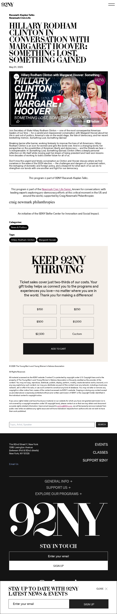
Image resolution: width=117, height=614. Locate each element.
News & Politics (19, 227)
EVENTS (101, 445)
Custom (77, 334)
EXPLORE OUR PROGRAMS (56, 494)
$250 (77, 309)
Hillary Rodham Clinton (23, 240)
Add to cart (58, 349)
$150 (40, 309)
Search (102, 425)
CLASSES (100, 452)
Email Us (13, 464)
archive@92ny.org (64, 406)
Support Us (56, 488)
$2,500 (39, 334)
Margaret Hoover (47, 240)
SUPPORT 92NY (95, 460)
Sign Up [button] (89, 604)
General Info (57, 481)
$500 (40, 321)
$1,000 (77, 321)
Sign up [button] (58, 566)
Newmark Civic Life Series (56, 189)
